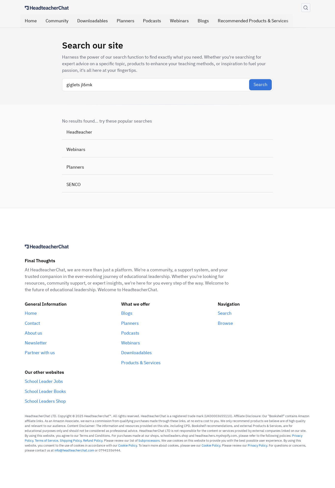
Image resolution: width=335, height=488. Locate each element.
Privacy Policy (257, 445)
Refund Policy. (93, 440)
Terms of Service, (47, 440)
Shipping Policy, (71, 440)
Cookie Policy (127, 445)
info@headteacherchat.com (74, 450)
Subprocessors (149, 440)
